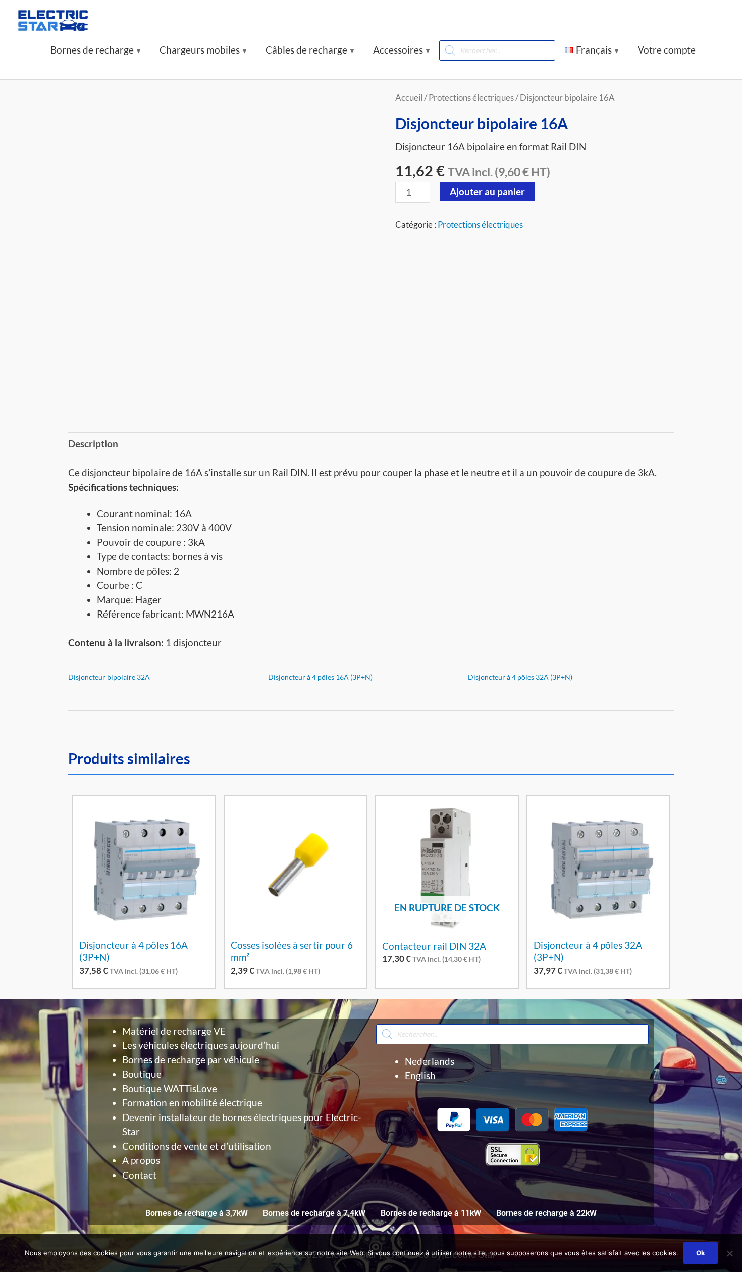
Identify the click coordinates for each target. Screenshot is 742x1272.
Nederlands (429, 1061)
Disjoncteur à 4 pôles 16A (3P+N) (320, 677)
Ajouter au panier (487, 191)
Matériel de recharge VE (174, 1031)
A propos (141, 1160)
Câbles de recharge (306, 50)
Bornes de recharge (92, 50)
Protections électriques (471, 97)
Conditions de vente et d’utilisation (196, 1146)
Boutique (142, 1074)
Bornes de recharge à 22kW (546, 1213)
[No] (729, 1253)
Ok (700, 1253)
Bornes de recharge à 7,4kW (314, 1213)
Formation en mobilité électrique (192, 1102)
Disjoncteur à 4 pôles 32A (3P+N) (520, 677)
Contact (139, 1175)
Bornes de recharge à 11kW (431, 1213)
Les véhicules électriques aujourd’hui (200, 1045)
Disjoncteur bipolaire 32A (109, 677)
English (420, 1075)
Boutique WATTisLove (169, 1088)
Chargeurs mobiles (200, 50)
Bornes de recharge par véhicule (190, 1059)
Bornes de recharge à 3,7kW (196, 1213)
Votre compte (667, 50)
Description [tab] (93, 443)
